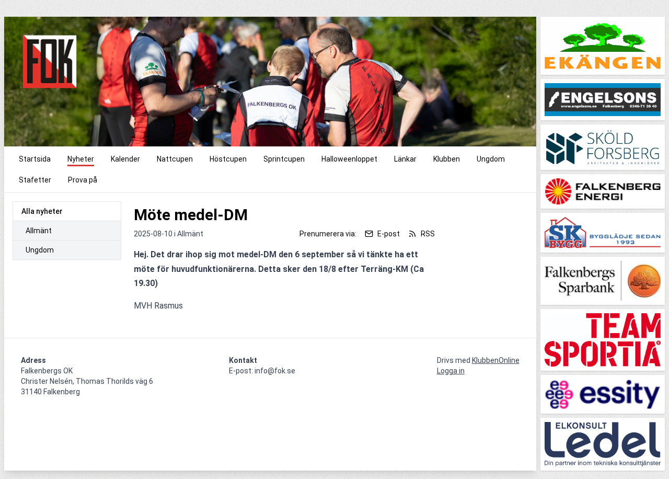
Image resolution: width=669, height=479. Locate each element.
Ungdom (40, 250)
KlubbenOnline (496, 360)
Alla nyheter (42, 211)
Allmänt (39, 230)
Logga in (451, 371)
